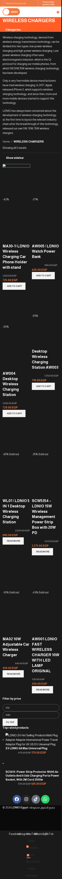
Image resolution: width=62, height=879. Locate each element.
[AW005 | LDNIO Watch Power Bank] (45, 180)
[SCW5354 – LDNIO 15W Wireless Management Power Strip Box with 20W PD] (45, 435)
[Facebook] (17, 799)
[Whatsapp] (45, 799)
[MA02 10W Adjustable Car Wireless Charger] (16, 573)
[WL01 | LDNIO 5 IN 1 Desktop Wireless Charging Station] (16, 435)
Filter (10, 722)
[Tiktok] (36, 799)
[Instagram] (26, 799)
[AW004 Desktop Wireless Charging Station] (16, 307)
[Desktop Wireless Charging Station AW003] (45, 302)
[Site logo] (38, 11)
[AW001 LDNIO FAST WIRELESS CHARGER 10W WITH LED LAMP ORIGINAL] (45, 573)
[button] (14, 286)
